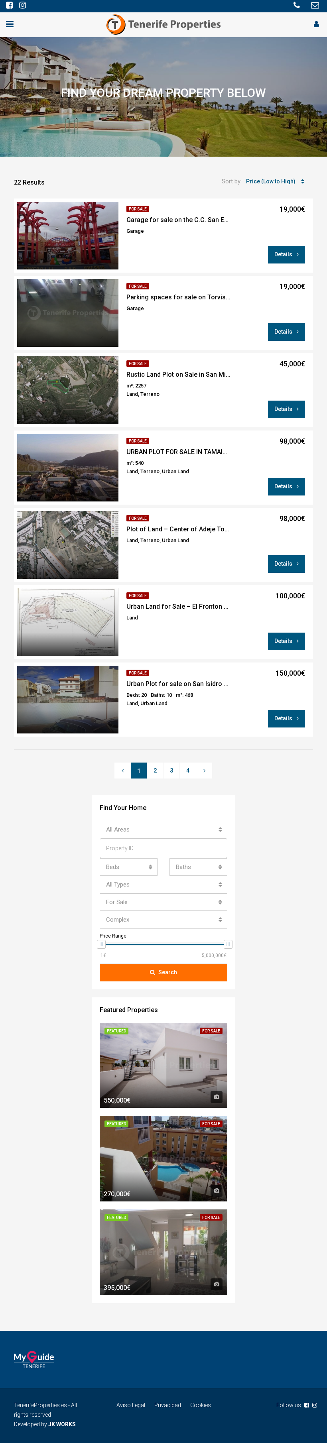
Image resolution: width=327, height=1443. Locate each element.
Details (284, 254)
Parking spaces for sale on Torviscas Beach (178, 297)
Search (167, 972)
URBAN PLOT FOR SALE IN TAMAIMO (178, 452)
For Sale (138, 209)
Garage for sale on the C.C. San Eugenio (178, 220)
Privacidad (167, 1405)
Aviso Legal (130, 1405)
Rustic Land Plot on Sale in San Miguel (178, 374)
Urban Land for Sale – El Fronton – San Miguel (178, 606)
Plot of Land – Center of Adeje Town (178, 529)
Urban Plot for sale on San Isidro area (178, 684)
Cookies (200, 1405)
